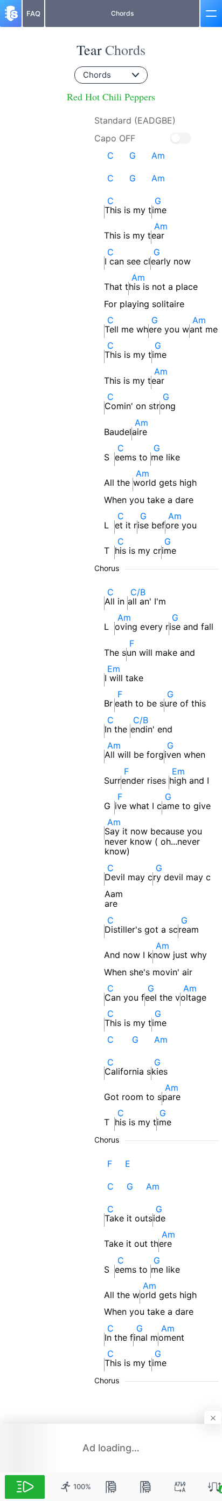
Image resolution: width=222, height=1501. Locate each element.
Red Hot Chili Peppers (111, 97)
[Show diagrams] (111, 1486)
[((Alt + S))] (180, 1486)
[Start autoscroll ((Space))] (25, 1487)
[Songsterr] (11, 13)
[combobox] (111, 75)
